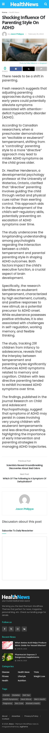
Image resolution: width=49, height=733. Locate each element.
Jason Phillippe (17, 34)
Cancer (6, 695)
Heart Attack (26, 699)
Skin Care (19, 703)
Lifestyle (22, 676)
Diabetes (16, 695)
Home (4, 12)
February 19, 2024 (36, 34)
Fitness (5, 676)
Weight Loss (39, 676)
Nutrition (22, 680)
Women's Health (33, 703)
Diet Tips (26, 695)
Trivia (36, 672)
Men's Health (39, 699)
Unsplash (43, 63)
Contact (5, 719)
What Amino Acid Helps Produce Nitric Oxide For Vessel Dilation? (30, 644)
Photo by (23, 63)
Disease (5, 672)
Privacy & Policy (31, 716)
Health (5, 680)
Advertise (16, 716)
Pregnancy (7, 703)
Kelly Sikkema (31, 63)
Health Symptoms (10, 699)
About (4, 716)
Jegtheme (23, 726)
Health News (14, 12)
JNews (11, 724)
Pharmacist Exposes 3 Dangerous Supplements (27, 656)
